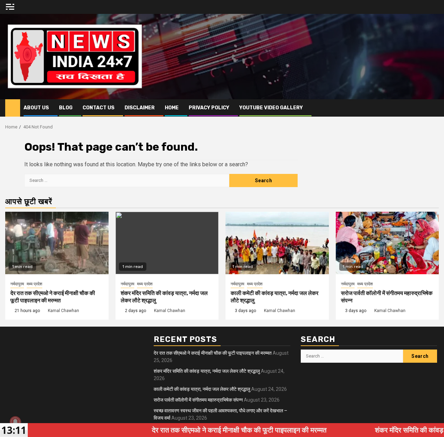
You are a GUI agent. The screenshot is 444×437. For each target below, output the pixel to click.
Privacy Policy (209, 108)
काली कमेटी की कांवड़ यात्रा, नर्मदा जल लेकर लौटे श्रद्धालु (202, 389)
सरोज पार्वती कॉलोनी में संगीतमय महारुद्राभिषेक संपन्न (198, 400)
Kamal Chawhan (63, 310)
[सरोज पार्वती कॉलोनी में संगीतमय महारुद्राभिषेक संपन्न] (387, 243)
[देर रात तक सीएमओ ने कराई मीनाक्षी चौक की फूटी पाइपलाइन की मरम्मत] (57, 243)
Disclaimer (140, 108)
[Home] (12, 107)
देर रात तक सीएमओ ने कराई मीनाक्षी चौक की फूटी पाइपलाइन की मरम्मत (52, 297)
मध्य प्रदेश (34, 283)
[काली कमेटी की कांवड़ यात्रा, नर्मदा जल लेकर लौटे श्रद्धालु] (277, 243)
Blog (65, 108)
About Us (36, 108)
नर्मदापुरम (17, 283)
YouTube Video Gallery (271, 108)
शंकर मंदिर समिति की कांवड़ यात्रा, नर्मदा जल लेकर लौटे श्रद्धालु (207, 371)
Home (172, 108)
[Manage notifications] (15, 421)
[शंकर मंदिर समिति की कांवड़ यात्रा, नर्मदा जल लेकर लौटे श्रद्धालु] (167, 243)
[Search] (433, 108)
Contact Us (98, 108)
